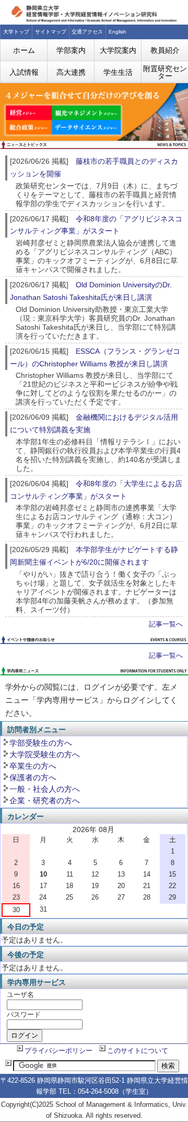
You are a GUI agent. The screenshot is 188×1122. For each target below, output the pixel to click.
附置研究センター (165, 72)
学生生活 (118, 72)
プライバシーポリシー (58, 1050)
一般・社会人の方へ (44, 788)
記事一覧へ (166, 624)
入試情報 (24, 72)
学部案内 (71, 50)
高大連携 (71, 72)
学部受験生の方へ (40, 742)
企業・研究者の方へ (44, 800)
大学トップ (16, 32)
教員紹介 (165, 50)
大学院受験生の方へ (44, 754)
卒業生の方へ (32, 765)
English (117, 32)
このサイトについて (137, 1050)
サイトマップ (50, 32)
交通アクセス (87, 32)
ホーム (24, 50)
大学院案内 (118, 50)
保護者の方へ (32, 777)
